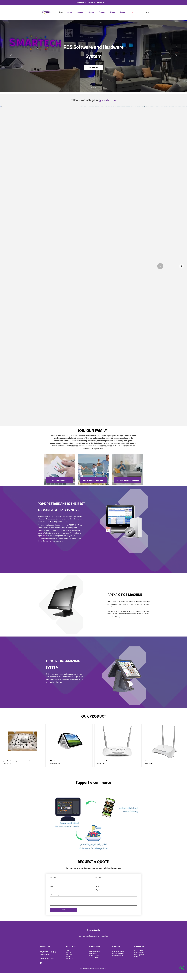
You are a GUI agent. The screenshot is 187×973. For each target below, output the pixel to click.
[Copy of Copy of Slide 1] (95, 87)
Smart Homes (138, 950)
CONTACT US (45, 946)
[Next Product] (184, 746)
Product (68, 956)
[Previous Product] (3, 746)
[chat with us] (181, 968)
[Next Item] (181, 266)
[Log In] (143, 12)
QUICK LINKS (70, 946)
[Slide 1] (91, 87)
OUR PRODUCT (140, 946)
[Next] (176, 56)
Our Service (69, 954)
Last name (98, 877)
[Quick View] (22, 741)
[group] (93, 746)
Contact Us (69, 958)
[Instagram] (41, 963)
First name (53, 877)
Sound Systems (139, 955)
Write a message (55, 895)
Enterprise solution (118, 951)
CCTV (136, 957)
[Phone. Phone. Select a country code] (98, 890)
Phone (97, 886)
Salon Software (94, 957)
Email (52, 886)
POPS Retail (93, 953)
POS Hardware (139, 952)
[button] (90, 12)
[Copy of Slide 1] (93, 87)
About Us (69, 952)
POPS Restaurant (95, 951)
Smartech (93, 930)
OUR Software (94, 946)
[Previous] (10, 56)
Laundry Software (95, 955)
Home (67, 950)
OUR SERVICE (117, 946)
